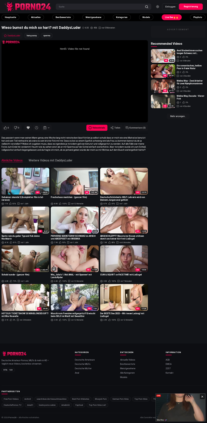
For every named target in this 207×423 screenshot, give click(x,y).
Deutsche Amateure (85, 360)
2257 (168, 368)
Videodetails (98, 128)
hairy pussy (32, 35)
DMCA (169, 364)
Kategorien (121, 17)
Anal (77, 373)
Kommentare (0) (137, 128)
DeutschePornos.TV (12, 405)
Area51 (30, 405)
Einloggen (170, 6)
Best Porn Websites (80, 399)
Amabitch (65, 405)
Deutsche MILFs (82, 364)
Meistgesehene (93, 17)
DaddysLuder (14, 35)
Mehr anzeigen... (178, 116)
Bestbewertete (63, 17)
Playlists (197, 17)
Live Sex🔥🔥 (171, 17)
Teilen (117, 128)
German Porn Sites (120, 399)
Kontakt (169, 373)
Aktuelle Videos (127, 360)
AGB (168, 360)
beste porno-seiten (47, 405)
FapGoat (79, 405)
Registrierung (191, 6)
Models (146, 17)
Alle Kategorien (127, 373)
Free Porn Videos (11, 399)
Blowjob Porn (101, 399)
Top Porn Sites (140, 399)
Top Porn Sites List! (97, 405)
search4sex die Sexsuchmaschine (51, 399)
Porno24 (12, 417)
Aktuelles (36, 17)
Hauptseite (10, 17)
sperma (46, 35)
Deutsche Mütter (83, 368)
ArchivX (27, 399)
